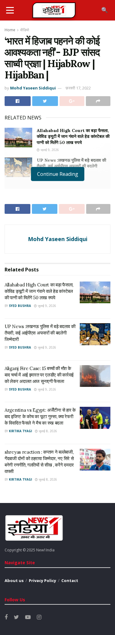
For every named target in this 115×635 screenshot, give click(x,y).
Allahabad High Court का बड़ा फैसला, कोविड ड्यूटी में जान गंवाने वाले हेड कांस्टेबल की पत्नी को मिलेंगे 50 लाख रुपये (73, 136)
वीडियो (24, 29)
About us (14, 580)
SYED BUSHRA (20, 306)
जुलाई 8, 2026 (47, 431)
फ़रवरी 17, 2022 (78, 88)
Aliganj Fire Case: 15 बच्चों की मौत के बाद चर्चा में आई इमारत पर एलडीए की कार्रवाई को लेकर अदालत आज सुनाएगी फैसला (39, 374)
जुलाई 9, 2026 (49, 150)
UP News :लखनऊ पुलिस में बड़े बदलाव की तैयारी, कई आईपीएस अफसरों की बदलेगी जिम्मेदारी (71, 166)
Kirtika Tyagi (20, 431)
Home (10, 29)
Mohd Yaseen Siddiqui (33, 88)
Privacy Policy (42, 580)
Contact (69, 580)
